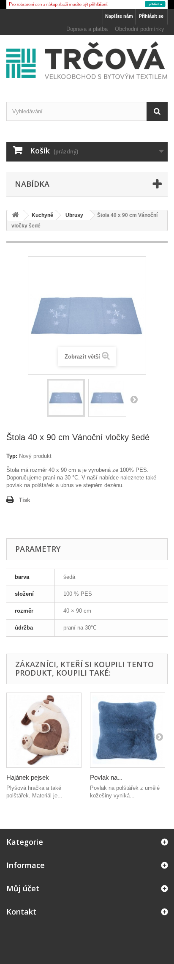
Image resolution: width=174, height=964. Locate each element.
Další (134, 399)
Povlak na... (106, 777)
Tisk (24, 500)
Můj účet (22, 888)
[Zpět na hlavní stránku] (15, 215)
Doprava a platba (87, 29)
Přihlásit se (151, 16)
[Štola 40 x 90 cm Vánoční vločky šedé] (65, 397)
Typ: (11, 456)
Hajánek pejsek (27, 777)
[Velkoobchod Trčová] (87, 60)
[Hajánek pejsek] (44, 730)
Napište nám (119, 16)
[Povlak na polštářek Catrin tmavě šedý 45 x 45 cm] (127, 730)
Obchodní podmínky (139, 29)
